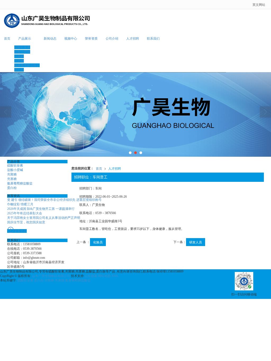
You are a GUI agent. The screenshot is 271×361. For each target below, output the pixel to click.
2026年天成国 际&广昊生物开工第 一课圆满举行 (41, 209)
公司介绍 (112, 38)
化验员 (98, 242)
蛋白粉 (19, 70)
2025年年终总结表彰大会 (24, 213)
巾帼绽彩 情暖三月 (20, 204)
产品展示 (24, 38)
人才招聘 (132, 38)
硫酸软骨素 (22, 47)
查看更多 (20, 231)
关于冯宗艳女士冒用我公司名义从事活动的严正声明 (43, 218)
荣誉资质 (91, 38)
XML (115, 276)
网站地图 (104, 276)
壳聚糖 (19, 56)
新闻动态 (50, 38)
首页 (7, 38)
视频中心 (70, 38)
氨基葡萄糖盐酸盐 (27, 65)
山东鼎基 (90, 276)
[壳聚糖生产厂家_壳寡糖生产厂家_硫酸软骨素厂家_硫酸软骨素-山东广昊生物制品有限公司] (135, 114)
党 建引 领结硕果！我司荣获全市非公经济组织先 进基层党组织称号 (54, 200)
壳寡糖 (19, 61)
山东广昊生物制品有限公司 (51, 276)
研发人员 (195, 242)
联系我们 (153, 38)
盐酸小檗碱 (22, 52)
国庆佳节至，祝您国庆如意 (26, 222)
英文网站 (258, 4)
